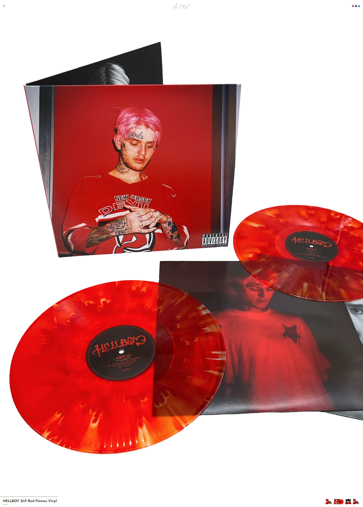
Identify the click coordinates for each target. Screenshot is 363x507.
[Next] (360, 501)
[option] (328, 501)
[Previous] (325, 501)
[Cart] (359, 6)
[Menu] (4, 6)
